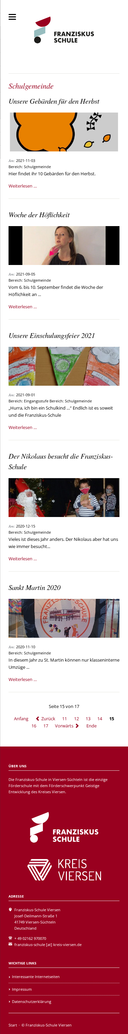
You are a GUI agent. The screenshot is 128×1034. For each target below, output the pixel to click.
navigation (12, 17)
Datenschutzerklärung (31, 1001)
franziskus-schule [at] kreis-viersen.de (48, 944)
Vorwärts (64, 726)
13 (88, 718)
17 (45, 726)
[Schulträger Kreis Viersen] (64, 870)
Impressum (22, 989)
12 (76, 718)
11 (64, 718)
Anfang (21, 718)
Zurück (48, 718)
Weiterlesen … (23, 186)
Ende (91, 726)
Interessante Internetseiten (36, 976)
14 (99, 718)
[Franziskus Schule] (64, 827)
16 (33, 726)
